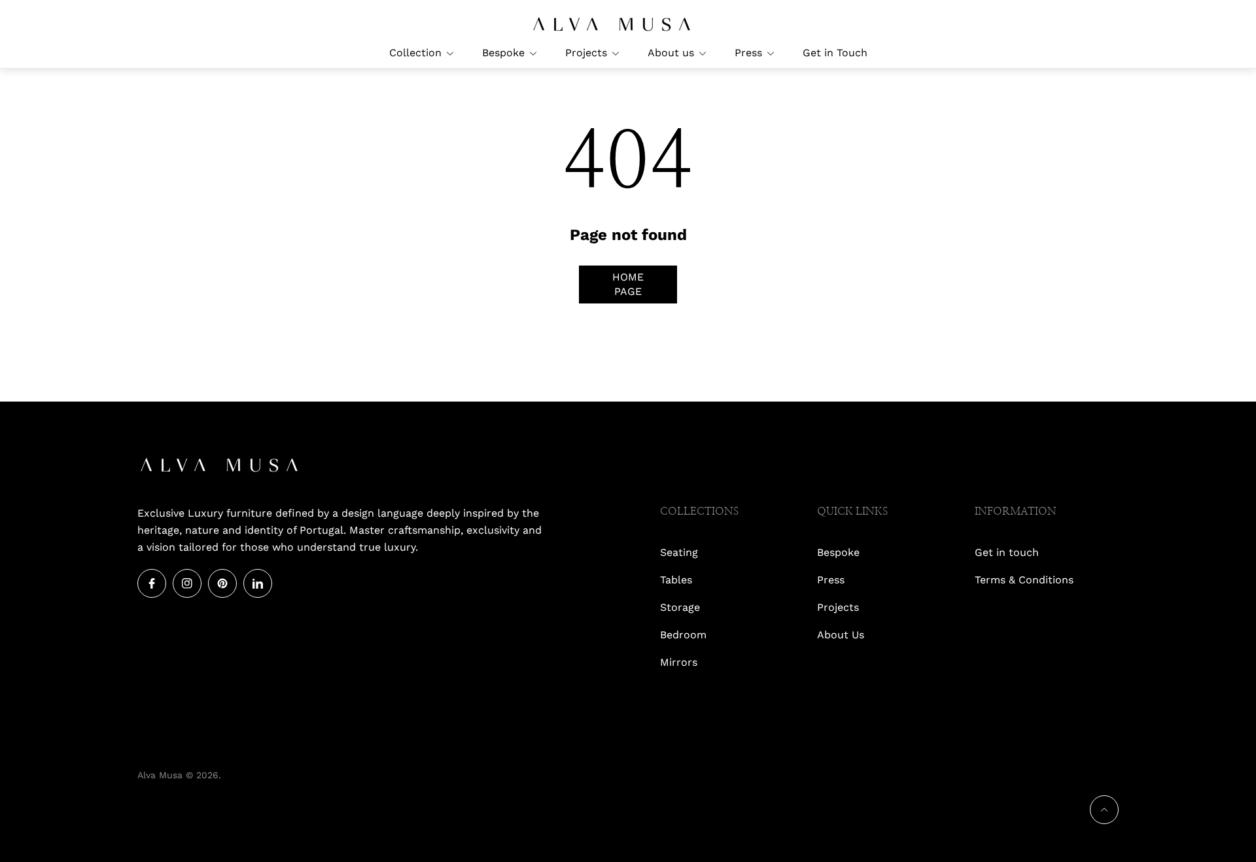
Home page (628, 284)
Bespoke (838, 552)
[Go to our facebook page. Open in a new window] (151, 583)
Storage (680, 607)
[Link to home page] (219, 466)
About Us (840, 635)
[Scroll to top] (1104, 809)
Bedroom (683, 635)
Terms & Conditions (1024, 580)
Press (831, 580)
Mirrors (678, 662)
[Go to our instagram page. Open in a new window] (187, 583)
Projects (838, 607)
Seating (679, 552)
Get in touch (1007, 552)
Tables (676, 580)
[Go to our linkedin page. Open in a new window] (257, 583)
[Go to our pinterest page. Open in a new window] (222, 583)
